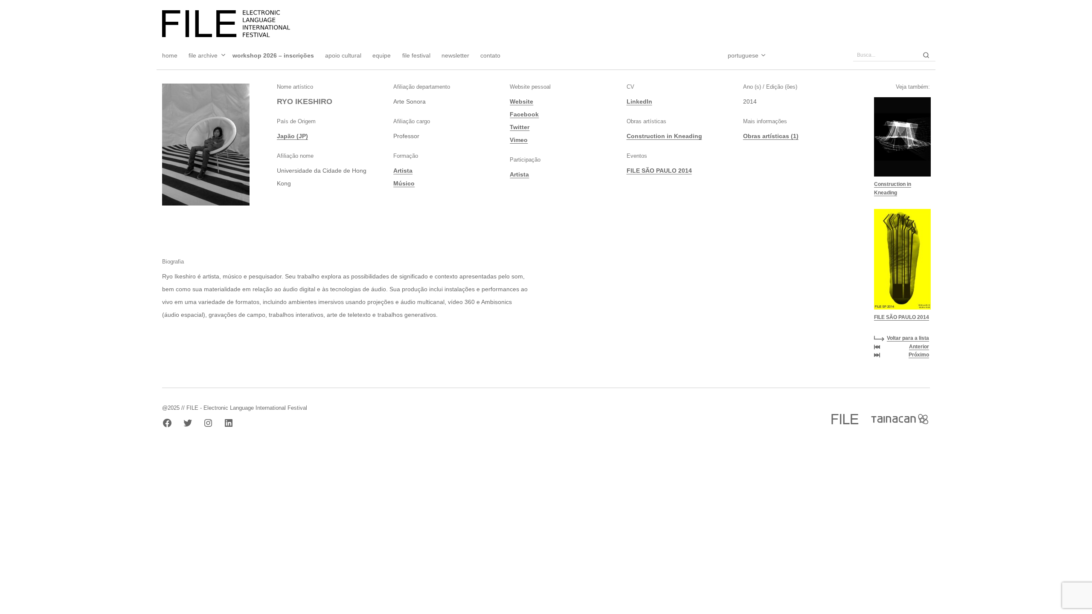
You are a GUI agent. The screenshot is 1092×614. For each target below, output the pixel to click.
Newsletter (455, 55)
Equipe (381, 55)
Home (169, 55)
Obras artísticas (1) (771, 136)
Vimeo (519, 139)
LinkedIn (639, 101)
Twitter (519, 127)
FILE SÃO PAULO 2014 (659, 170)
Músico (404, 183)
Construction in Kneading (664, 136)
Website (521, 101)
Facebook (524, 114)
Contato (490, 55)
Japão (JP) (292, 136)
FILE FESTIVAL (416, 55)
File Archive (203, 55)
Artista (402, 170)
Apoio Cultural (343, 55)
